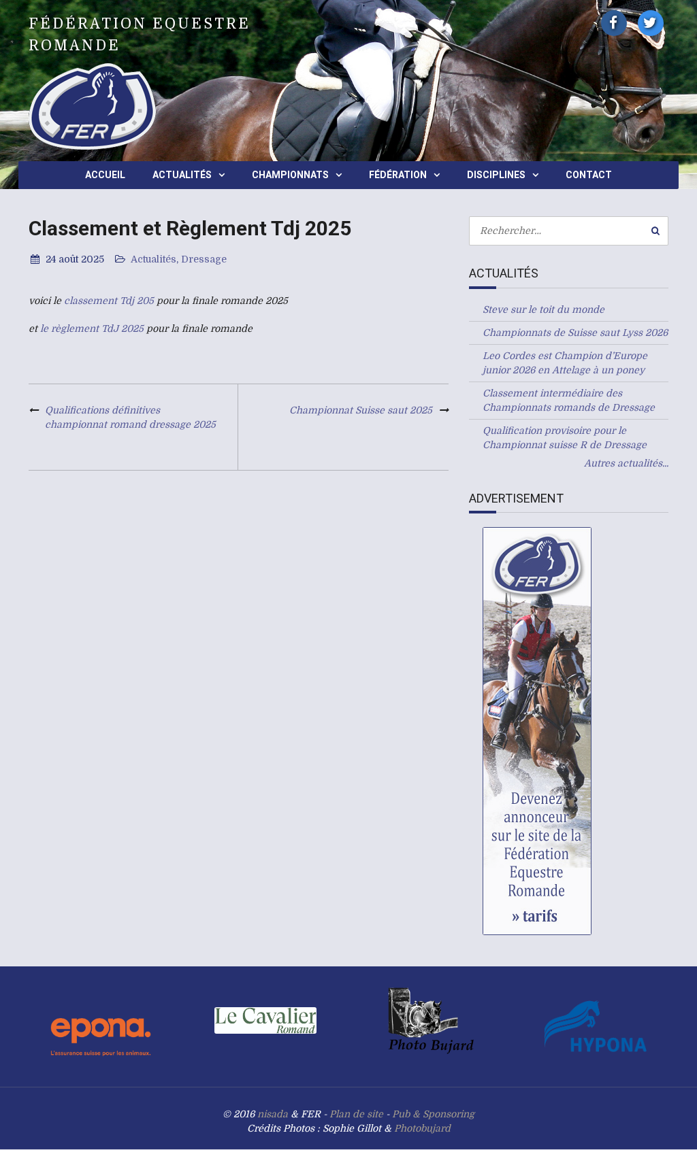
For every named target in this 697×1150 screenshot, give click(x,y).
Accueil (105, 174)
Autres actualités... (626, 463)
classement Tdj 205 (109, 300)
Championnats (290, 174)
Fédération (398, 174)
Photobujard (422, 1128)
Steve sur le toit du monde (543, 309)
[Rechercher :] (568, 230)
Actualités (182, 174)
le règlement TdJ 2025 (92, 328)
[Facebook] (614, 23)
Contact (589, 174)
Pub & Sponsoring (433, 1114)
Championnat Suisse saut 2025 (360, 410)
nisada (272, 1114)
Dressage (204, 259)
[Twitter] (651, 23)
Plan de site (356, 1114)
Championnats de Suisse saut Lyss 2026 (575, 332)
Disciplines (496, 174)
